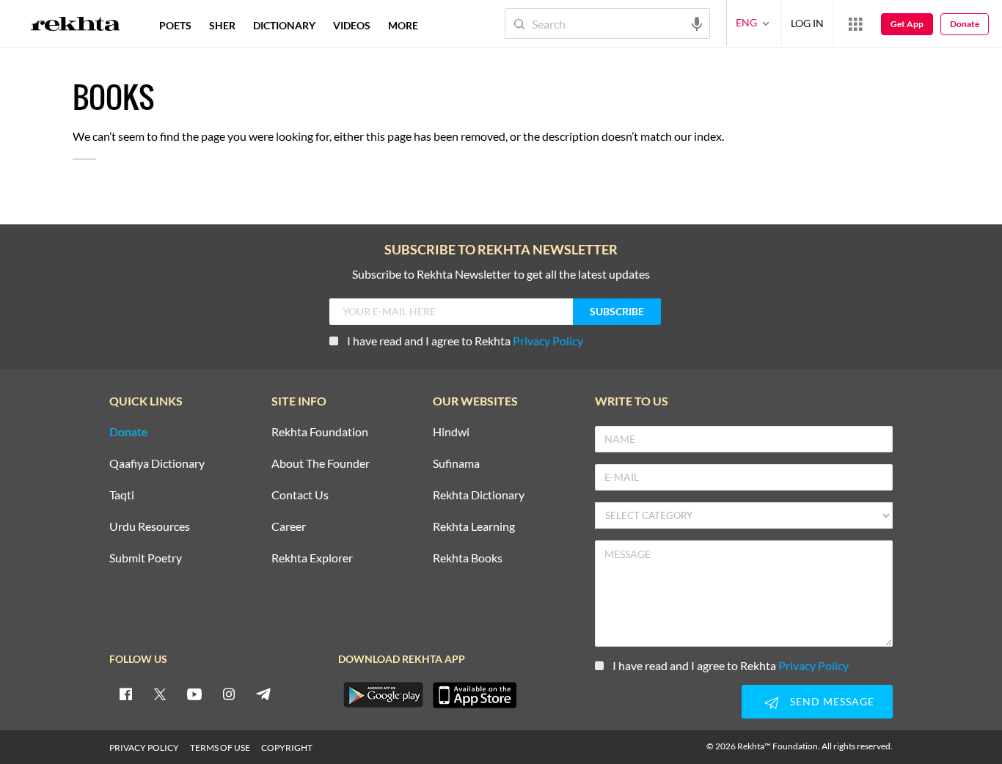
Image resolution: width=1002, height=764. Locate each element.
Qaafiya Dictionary (157, 464)
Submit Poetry (145, 558)
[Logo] (75, 26)
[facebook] (125, 693)
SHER (222, 25)
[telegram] (263, 693)
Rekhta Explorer (312, 558)
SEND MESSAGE (832, 701)
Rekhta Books (467, 558)
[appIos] (474, 695)
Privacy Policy (548, 341)
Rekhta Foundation (319, 432)
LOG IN (807, 23)
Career (288, 527)
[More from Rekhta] (855, 23)
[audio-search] (696, 22)
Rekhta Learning (474, 527)
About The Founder (320, 464)
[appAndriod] (383, 695)
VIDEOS (351, 25)
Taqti (121, 495)
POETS (175, 25)
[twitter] (160, 693)
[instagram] (229, 693)
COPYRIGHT (286, 747)
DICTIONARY (284, 25)
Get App (907, 23)
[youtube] (194, 693)
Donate (964, 23)
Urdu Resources (149, 527)
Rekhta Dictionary (478, 495)
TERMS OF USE (220, 747)
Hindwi (451, 432)
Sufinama (456, 464)
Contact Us (300, 495)
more (403, 25)
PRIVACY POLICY (144, 747)
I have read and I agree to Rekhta (465, 341)
